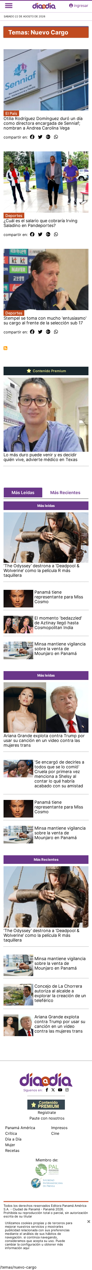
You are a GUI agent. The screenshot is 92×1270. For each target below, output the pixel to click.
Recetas (12, 1150)
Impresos (59, 1127)
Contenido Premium (49, 371)
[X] (53, 1089)
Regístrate (47, 1112)
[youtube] (60, 1089)
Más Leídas (23, 492)
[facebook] (47, 1089)
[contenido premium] (46, 1104)
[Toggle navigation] (9, 5)
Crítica (11, 1133)
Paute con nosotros (46, 1118)
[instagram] (67, 1089)
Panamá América (20, 1127)
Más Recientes (65, 492)
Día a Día (13, 1139)
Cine (55, 1133)
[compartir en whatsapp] (56, 137)
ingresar (81, 5)
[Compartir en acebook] (32, 137)
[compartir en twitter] (40, 137)
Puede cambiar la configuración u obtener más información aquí (35, 1244)
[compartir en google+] (48, 137)
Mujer (10, 1144)
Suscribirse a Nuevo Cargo (5, 348)
